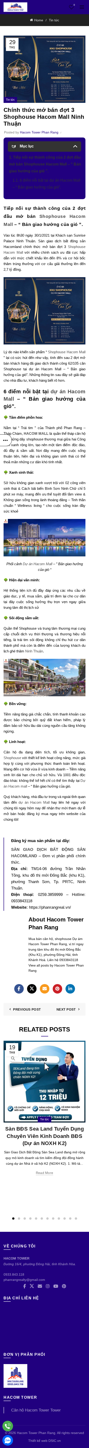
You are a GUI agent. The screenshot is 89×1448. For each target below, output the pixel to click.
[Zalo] (7, 1440)
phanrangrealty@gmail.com (24, 1280)
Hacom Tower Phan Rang (36, 1433)
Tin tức (54, 20)
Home (38, 20)
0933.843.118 (14, 1274)
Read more (44, 1173)
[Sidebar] (6, 440)
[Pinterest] (57, 989)
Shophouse (12, 758)
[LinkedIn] (70, 989)
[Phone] (7, 1426)
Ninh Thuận (34, 651)
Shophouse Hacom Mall (66, 352)
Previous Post (27, 1009)
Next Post (66, 1009)
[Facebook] (19, 989)
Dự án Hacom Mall (37, 564)
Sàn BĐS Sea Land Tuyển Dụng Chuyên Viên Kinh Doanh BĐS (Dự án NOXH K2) (44, 1136)
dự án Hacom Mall (34, 802)
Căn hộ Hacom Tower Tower (36, 1410)
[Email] (44, 989)
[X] (32, 989)
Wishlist (74, 5)
